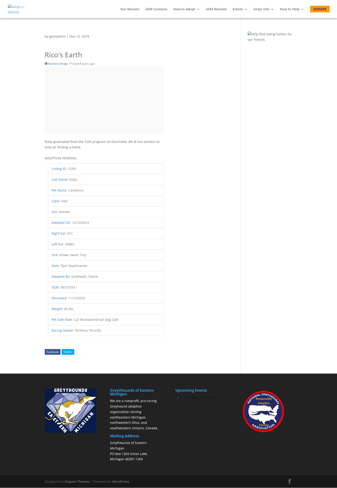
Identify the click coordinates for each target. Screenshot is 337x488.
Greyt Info (261, 9)
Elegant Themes (77, 481)
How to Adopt (184, 9)
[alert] (201, 397)
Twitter (68, 352)
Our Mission (129, 9)
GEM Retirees (216, 9)
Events (238, 9)
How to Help (290, 9)
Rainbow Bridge (58, 63)
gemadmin (57, 36)
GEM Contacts (156, 9)
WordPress (120, 481)
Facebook (53, 352)
